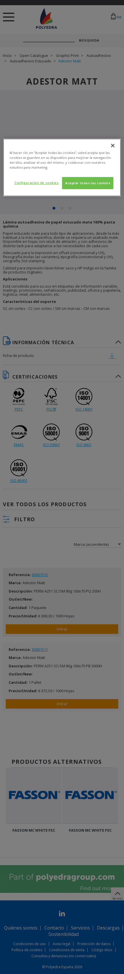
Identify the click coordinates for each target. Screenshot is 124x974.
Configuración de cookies (36, 182)
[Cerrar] (112, 145)
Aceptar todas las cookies (87, 183)
